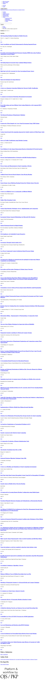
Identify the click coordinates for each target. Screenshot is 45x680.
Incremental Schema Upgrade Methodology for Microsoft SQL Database (17, 217)
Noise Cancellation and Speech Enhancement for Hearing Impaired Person (18, 44)
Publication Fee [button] (12, 659)
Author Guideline (6, 13)
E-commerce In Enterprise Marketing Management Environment (16, 96)
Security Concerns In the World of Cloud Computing (13, 432)
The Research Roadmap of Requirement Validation (12, 115)
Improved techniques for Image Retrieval (10, 79)
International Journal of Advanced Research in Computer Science (12, 9)
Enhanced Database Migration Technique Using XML (13, 458)
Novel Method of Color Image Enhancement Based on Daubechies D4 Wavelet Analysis (21, 149)
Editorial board (5, 14)
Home (4, 26)
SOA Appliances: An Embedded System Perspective (12, 234)
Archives (4, 12)
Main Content (5, 2)
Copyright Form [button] (19, 659)
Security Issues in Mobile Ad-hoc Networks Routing (12, 483)
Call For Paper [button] (3, 659)
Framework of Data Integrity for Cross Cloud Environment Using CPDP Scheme (19, 123)
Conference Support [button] (33, 659)
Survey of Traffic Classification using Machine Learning (13, 140)
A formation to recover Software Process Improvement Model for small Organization (20, 287)
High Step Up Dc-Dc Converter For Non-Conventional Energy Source (17, 71)
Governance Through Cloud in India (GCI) (10, 242)
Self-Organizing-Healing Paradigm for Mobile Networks (13, 35)
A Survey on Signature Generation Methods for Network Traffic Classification (19, 88)
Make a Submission (4, 654)
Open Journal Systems (4, 664)
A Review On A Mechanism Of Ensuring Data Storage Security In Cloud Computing (20, 415)
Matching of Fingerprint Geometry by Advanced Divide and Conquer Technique (19, 582)
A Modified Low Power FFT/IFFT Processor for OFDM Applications (17, 616)
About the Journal (8, 18)
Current (4, 11)
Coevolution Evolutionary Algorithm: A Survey (11, 565)
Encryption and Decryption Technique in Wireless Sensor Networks (16, 269)
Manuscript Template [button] (26, 659)
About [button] (4, 17)
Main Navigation (6, 1)
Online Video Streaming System (8, 200)
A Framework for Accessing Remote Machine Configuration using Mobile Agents (19, 492)
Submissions (7, 19)
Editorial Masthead (8, 20)
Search (2, 24)
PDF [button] (1, 42)
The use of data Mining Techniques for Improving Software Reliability (17, 324)
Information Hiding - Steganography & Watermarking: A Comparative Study (19, 315)
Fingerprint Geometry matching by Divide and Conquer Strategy (16, 332)
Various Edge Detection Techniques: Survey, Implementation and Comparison (19, 208)
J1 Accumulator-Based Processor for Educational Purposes (14, 360)
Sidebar (4, 3)
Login (4, 6)
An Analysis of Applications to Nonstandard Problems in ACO (15, 424)
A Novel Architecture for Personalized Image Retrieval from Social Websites (18, 633)
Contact (6, 21)
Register (4, 5)
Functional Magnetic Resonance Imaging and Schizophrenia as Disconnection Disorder (21, 500)
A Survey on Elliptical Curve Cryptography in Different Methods (16, 191)
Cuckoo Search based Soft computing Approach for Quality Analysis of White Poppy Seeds (22, 132)
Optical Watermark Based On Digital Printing (11, 225)
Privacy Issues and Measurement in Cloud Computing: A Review (16, 166)
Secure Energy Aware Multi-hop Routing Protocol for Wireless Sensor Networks (19, 183)
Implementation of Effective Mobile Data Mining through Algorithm (16, 407)
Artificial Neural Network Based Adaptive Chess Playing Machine (16, 174)
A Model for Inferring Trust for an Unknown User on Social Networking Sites (19, 608)
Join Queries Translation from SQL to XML (11, 449)
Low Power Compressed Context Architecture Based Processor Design (17, 251)
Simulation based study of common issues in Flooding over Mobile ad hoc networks (20, 379)
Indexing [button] (7, 659)
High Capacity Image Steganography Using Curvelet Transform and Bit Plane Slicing (21, 538)
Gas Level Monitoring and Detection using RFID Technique (14, 625)
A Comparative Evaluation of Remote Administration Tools (14, 441)
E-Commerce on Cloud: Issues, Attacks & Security (12, 591)
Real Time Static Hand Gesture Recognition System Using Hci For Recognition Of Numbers (22, 475)
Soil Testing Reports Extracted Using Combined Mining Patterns (15, 62)
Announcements (6, 15)
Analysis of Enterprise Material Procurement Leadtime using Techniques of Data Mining (21, 519)
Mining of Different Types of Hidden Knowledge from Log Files (15, 574)
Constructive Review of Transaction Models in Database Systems (15, 599)
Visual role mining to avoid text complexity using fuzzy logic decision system (18, 547)
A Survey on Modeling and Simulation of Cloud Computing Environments (18, 466)
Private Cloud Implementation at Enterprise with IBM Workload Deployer (18, 157)
